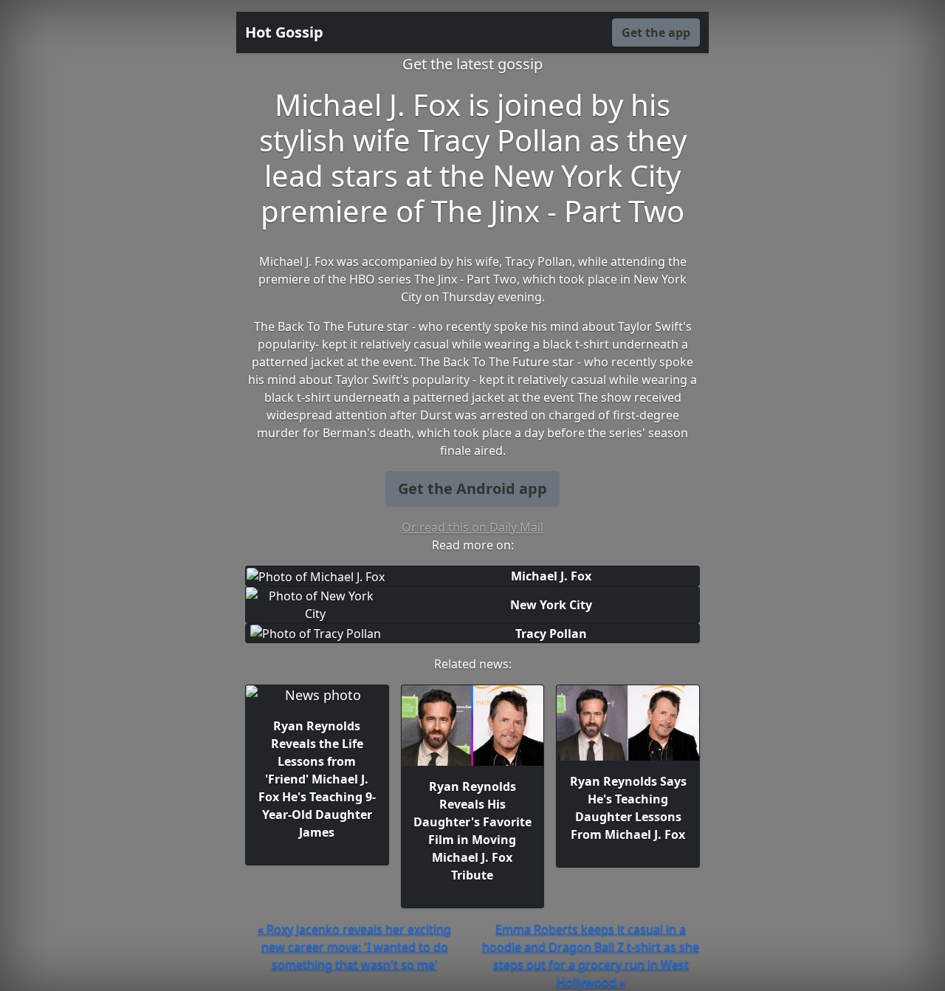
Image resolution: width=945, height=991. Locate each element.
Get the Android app (472, 488)
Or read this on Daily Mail (472, 527)
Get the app (656, 32)
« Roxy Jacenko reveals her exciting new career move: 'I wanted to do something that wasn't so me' (354, 947)
